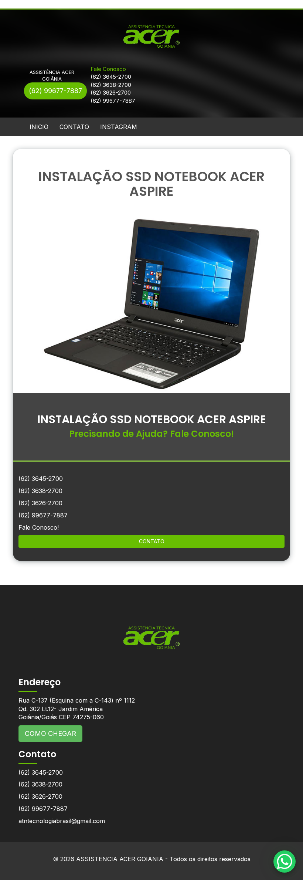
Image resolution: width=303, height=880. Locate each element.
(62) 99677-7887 (55, 91)
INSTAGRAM (118, 126)
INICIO (39, 126)
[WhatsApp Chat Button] (284, 861)
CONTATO (74, 126)
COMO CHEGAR (50, 733)
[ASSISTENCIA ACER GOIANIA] (151, 632)
